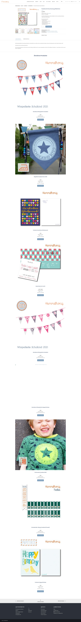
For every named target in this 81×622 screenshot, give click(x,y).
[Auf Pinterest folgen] (68, 1)
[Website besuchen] (76, 1)
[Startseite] (5, 1)
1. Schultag (48, 32)
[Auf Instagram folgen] (70, 1)
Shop (22, 5)
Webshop (36, 1)
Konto (57, 1)
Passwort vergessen (43, 614)
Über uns (53, 1)
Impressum (29, 611)
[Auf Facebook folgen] (66, 1)
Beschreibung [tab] (18, 38)
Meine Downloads (43, 611)
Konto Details (43, 609)
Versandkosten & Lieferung (19, 609)
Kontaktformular (56, 610)
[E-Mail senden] (74, 1)
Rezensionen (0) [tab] (26, 38)
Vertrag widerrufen (18, 614)
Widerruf (17, 610)
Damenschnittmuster (30, 1)
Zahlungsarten (18, 613)
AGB (28, 609)
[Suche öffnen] (79, 1)
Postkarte (52, 32)
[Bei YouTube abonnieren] (72, 1)
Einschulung (48, 31)
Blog (44, 1)
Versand (49, 13)
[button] (38, 10)
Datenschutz (30, 610)
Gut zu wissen (48, 1)
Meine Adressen (43, 613)
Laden (40, 1)
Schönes (25, 5)
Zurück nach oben (40, 601)
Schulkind (56, 32)
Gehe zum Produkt (40, 119)
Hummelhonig (17, 5)
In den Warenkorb (48, 26)
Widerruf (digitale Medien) (19, 611)
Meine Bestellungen (43, 610)
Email (54, 609)
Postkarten (30, 5)
